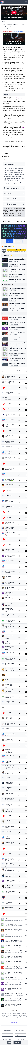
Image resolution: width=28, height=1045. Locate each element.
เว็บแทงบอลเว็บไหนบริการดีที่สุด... (9, 702)
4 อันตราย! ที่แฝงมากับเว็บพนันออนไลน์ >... (9, 865)
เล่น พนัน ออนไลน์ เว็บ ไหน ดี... (9, 393)
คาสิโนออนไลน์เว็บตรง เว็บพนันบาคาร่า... (9, 691)
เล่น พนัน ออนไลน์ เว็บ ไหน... (9, 615)
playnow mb (20, 1035)
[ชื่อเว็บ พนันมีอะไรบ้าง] (5, 349)
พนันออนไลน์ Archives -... (8, 452)
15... (7, 674)
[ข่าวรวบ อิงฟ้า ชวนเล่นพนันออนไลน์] (5, 344)
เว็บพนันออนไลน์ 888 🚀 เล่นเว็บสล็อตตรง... (10, 534)
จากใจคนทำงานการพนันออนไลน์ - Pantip (9, 594)
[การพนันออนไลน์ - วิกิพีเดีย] (5, 270)
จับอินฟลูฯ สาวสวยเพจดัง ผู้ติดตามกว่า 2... (9, 870)
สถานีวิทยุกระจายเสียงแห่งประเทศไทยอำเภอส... (9, 859)
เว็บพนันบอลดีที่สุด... (9, 902)
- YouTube (7, 221)
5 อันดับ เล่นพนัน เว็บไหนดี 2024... (10, 398)
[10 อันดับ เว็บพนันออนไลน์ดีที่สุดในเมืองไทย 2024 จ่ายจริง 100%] (5, 323)
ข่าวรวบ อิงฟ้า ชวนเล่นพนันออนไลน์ (9, 582)
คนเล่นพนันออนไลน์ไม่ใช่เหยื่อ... (9, 436)
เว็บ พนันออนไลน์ (12, 271)
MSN (7, 474)
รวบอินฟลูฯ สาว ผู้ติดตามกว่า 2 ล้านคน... (9, 686)
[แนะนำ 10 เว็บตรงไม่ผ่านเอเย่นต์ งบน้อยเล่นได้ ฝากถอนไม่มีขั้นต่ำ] (5, 339)
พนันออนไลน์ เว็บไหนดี (13, 261)
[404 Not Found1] (5, 354)
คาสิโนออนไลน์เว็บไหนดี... (9, 523)
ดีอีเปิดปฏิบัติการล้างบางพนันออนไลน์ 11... (9, 599)
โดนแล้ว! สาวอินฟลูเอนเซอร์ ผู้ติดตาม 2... (10, 382)
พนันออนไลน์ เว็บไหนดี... (10, 507)
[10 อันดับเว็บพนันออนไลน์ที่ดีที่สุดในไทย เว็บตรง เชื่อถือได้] (5, 260)
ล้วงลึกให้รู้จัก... (9, 831)
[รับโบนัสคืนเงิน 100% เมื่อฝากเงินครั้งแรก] (9, 1042)
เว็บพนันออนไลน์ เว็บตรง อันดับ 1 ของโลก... (9, 767)
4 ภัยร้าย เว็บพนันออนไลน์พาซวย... (9, 908)
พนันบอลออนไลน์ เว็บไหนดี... (9, 604)
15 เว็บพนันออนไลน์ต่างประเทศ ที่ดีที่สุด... (10, 843)
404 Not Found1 (19, 221)
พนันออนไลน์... (9, 446)
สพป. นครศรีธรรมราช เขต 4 (9, 501)
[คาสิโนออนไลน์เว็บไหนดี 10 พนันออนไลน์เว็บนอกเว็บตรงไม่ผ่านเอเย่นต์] (5, 333)
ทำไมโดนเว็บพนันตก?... (10, 485)
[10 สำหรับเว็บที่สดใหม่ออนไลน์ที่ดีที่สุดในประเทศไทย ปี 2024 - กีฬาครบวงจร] (5, 359)
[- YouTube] (5, 289)
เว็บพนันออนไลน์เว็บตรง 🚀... (10, 734)
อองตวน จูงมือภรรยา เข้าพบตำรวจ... (9, 550)
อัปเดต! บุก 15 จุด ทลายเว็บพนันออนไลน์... (9, 637)
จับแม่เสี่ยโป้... (9, 577)
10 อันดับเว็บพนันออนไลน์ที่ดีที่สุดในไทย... (9, 610)
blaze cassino (7, 1030)
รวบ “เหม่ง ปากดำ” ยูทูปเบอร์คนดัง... (9, 875)
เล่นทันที (17, 1042)
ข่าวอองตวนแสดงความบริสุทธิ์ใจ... (9, 772)
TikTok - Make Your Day (10, 414)
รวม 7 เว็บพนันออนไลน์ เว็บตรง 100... (9, 789)
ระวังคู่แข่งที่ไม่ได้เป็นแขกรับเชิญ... (10, 723)
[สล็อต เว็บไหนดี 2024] (5, 275)
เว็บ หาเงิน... (9, 728)
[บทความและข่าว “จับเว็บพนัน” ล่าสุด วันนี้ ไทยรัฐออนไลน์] (5, 280)
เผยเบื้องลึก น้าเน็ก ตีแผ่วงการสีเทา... (9, 810)
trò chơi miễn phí (7, 1039)
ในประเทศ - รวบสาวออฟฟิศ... (10, 376)
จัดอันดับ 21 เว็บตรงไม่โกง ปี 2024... (9, 441)
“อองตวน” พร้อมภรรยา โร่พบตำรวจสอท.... (9, 626)
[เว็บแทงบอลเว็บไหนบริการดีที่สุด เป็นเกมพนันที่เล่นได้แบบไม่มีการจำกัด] (5, 364)
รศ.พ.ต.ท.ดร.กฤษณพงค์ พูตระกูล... (9, 696)
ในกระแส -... (9, 777)
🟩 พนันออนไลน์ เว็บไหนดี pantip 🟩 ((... (9, 479)
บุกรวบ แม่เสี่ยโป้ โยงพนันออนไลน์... (10, 458)
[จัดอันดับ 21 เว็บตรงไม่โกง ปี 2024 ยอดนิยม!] (5, 309)
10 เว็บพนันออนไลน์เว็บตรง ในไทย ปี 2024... (9, 800)
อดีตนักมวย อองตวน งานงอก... (9, 642)
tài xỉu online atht (20, 1039)
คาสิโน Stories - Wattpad (9, 837)
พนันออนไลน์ (18, 98)
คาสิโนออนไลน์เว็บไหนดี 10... (9, 588)
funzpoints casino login (8, 1035)
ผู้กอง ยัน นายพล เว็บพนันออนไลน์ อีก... (9, 469)
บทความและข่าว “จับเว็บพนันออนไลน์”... (10, 620)
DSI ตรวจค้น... (9, 495)
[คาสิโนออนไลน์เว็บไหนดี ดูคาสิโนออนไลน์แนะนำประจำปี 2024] (5, 318)
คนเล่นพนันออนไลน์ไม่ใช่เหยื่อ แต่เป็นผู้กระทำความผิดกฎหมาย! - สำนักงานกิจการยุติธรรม (12, 213)
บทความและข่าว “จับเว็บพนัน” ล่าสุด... (10, 658)
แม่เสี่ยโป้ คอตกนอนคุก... (10, 821)
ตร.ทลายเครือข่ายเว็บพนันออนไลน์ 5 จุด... (10, 740)
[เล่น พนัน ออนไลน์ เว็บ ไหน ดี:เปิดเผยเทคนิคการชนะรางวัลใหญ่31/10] (5, 265)
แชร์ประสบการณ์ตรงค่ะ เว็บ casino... (10, 555)
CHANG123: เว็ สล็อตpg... (8, 761)
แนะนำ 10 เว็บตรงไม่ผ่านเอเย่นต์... (10, 572)
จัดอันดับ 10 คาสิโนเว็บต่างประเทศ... (9, 664)
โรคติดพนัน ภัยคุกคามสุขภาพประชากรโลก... (8, 751)
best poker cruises (20, 1030)
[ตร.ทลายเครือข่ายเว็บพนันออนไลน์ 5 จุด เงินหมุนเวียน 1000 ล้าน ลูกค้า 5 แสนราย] (5, 304)
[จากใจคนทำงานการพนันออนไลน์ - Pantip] (5, 328)
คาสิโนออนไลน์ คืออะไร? (10, 425)
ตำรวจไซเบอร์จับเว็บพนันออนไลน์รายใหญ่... (9, 529)
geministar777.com (10, 566)
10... (7, 896)
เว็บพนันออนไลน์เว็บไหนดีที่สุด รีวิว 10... (9, 669)
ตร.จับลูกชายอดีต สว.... (10, 794)
